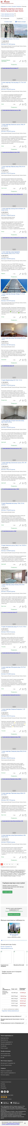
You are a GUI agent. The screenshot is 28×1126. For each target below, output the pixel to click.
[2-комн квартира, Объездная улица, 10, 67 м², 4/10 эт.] (14, 659)
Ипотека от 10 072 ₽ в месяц (8, 385)
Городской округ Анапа (17, 46)
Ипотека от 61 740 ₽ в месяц (8, 44)
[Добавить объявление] (21, 2)
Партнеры (3, 1086)
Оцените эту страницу (6, 1099)
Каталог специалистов (6, 946)
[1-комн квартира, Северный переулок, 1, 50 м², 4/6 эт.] (14, 701)
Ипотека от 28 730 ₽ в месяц (8, 344)
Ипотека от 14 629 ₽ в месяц (8, 510)
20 (17, 864)
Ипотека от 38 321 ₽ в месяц (8, 469)
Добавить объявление (14, 914)
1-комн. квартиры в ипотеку (8, 14)
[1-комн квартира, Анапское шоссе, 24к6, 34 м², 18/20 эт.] (14, 116)
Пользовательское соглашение (13, 1123)
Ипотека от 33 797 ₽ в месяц (8, 300)
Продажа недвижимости (7, 1042)
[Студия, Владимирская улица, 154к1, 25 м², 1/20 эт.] (14, 495)
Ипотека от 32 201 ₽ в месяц (8, 632)
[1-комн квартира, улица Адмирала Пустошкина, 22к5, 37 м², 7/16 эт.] (14, 244)
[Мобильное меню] (1, 1)
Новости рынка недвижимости (8, 1072)
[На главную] (7, 1)
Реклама (3, 1084)
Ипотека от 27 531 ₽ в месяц (8, 173)
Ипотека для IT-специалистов (8, 1063)
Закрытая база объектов (7, 948)
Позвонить (14, 64)
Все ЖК (2, 1057)
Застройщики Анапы (6, 1055)
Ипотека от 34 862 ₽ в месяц (8, 215)
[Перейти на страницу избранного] (26, 2)
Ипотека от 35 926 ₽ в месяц (8, 427)
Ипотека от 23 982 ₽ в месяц (8, 550)
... (14, 864)
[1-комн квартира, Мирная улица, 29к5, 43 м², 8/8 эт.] (14, 158)
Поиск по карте (4, 1048)
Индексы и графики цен (6, 1070)
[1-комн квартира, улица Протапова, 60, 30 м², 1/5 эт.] (14, 330)
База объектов (4, 1040)
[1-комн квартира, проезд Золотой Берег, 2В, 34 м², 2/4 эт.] (14, 200)
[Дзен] (7, 1091)
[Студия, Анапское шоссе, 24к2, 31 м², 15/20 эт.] (14, 537)
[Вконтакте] (5, 1091)
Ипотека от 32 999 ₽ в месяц (8, 131)
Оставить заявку (7, 892)
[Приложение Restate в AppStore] (5, 1102)
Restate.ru (8, 1106)
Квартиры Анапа (5, 1038)
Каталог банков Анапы (6, 1065)
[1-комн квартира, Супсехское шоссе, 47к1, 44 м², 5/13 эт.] (14, 454)
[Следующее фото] (25, 30)
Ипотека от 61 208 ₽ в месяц (8, 674)
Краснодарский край (6, 46)
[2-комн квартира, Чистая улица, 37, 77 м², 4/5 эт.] (14, 74)
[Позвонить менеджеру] (23, 2)
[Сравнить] (25, 61)
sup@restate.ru (21, 1107)
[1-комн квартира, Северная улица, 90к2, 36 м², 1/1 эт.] (14, 743)
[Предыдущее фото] (2, 30)
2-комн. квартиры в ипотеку (8, 15)
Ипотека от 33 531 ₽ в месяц (8, 716)
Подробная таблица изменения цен (10, 1010)
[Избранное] (23, 61)
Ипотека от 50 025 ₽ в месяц (8, 89)
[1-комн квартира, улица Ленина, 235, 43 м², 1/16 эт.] (14, 576)
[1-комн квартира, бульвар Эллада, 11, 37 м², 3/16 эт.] (14, 286)
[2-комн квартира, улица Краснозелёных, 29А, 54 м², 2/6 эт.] (14, 827)
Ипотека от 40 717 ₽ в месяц (8, 800)
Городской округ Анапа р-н (7, 47)
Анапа (24, 46)
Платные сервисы (5, 1074)
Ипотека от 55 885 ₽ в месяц (8, 842)
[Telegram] (2, 1091)
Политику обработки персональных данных (10, 1124)
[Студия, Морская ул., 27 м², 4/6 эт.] (14, 31)
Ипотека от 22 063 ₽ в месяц (8, 758)
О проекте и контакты (6, 1082)
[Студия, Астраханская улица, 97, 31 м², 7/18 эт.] (14, 618)
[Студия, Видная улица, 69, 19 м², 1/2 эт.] (14, 372)
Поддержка (3, 1088)
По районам (3, 1046)
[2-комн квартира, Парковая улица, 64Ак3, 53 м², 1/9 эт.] (14, 785)
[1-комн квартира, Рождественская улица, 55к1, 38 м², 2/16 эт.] (14, 412)
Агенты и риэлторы (5, 1053)
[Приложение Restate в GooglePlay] (15, 1102)
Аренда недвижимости (6, 1044)
